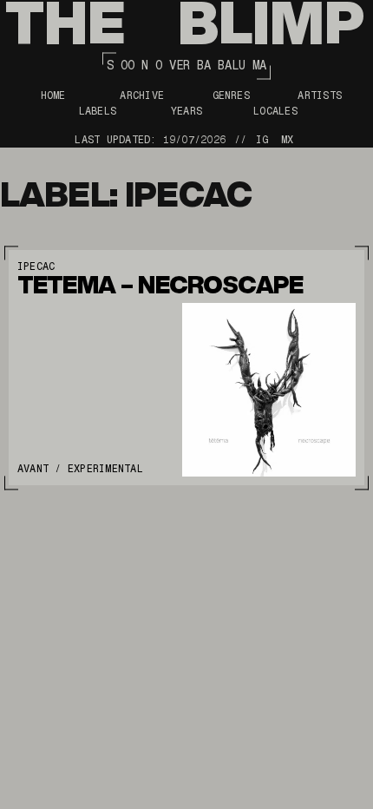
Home (53, 95)
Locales (275, 111)
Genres (231, 95)
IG (262, 140)
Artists (320, 95)
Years (186, 111)
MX (287, 140)
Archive (142, 95)
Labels (97, 111)
